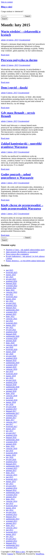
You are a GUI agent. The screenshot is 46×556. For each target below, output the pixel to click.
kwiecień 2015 (11, 479)
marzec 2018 (11, 402)
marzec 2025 (11, 275)
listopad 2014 (11, 490)
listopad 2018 (11, 385)
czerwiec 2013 (11, 528)
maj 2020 (9, 347)
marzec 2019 (11, 376)
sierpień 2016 (11, 444)
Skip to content (7, 2)
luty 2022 (9, 301)
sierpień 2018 (11, 391)
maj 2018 (9, 398)
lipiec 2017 (10, 420)
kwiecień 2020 (11, 349)
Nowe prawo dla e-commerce (17, 254)
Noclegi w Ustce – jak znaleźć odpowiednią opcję (25, 250)
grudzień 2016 (11, 435)
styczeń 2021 (11, 330)
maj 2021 (9, 321)
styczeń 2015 (11, 486)
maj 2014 (9, 503)
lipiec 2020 (10, 343)
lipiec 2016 (10, 446)
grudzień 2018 (11, 382)
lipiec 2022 (10, 290)
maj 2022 (9, 294)
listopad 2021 (11, 308)
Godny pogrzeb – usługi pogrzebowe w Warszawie (17, 176)
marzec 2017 (11, 429)
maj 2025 (9, 270)
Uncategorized (24, 40)
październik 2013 (12, 519)
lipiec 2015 (10, 473)
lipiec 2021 (10, 316)
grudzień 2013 (11, 514)
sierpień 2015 (11, 470)
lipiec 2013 (10, 525)
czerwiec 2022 (11, 292)
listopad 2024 (11, 283)
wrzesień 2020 (11, 338)
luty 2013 (9, 536)
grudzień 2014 (11, 488)
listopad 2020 (11, 334)
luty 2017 (9, 431)
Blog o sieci (6, 7)
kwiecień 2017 (11, 426)
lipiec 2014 (10, 499)
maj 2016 (9, 451)
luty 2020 (9, 354)
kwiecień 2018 (11, 400)
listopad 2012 (11, 543)
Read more (5, 55)
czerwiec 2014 (11, 501)
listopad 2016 (11, 437)
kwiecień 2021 (11, 323)
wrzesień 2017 (11, 415)
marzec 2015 (11, 481)
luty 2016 (9, 457)
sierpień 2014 (11, 497)
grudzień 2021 (11, 305)
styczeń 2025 (11, 279)
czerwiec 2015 (11, 475)
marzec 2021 (11, 325)
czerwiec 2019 (11, 369)
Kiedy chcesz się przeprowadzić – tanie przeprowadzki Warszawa (22, 207)
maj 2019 (9, 371)
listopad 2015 (11, 464)
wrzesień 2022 (11, 286)
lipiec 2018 (10, 393)
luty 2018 (9, 404)
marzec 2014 (11, 508)
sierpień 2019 (11, 367)
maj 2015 (9, 477)
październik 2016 (12, 440)
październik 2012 (12, 545)
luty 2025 (9, 277)
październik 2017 (12, 413)
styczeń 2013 (11, 539)
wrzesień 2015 (11, 468)
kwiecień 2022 (11, 297)
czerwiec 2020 (11, 345)
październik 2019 (12, 363)
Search (27, 16)
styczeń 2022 (11, 303)
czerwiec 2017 (11, 422)
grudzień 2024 (11, 281)
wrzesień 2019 (11, 365)
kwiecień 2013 (11, 532)
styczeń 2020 (11, 356)
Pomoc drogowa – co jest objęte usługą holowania (25, 261)
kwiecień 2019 (11, 374)
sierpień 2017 (11, 418)
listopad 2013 (11, 517)
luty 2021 (9, 327)
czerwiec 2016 (11, 448)
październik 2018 (12, 387)
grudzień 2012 (11, 541)
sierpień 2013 (11, 523)
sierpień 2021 (11, 314)
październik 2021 (12, 310)
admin (3, 40)
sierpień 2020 (11, 341)
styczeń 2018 (11, 407)
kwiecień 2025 (11, 272)
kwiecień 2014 (11, 506)
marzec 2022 (11, 299)
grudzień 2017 (11, 409)
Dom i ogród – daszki (14, 87)
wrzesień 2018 (11, 389)
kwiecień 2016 (11, 453)
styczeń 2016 (11, 459)
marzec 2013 (11, 534)
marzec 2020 (11, 352)
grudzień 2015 (11, 462)
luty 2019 (9, 378)
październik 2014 (12, 492)
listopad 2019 (11, 360)
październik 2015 (12, 466)
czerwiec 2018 (11, 396)
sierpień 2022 (11, 288)
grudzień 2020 (11, 332)
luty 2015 (9, 484)
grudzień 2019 (11, 358)
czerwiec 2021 (11, 319)
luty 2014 (9, 510)
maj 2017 (9, 424)
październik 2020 (12, 336)
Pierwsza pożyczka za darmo (19, 60)
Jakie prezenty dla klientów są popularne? (22, 252)
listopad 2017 (11, 411)
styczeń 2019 (11, 380)
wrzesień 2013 (11, 521)
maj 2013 (9, 530)
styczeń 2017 (11, 433)
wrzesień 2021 (11, 312)
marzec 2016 (11, 455)
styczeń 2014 (11, 512)
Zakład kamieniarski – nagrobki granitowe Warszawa (21, 145)
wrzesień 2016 (11, 442)
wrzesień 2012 (11, 547)
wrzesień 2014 (11, 495)
